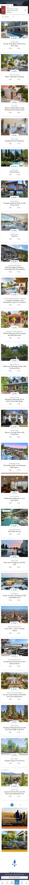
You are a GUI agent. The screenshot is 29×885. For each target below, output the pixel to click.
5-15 (14, 166)
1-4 (14, 328)
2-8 (15, 755)
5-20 (14, 786)
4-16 (14, 198)
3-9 (15, 71)
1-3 (14, 493)
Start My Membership (14, 877)
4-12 (14, 262)
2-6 (15, 102)
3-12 (14, 38)
